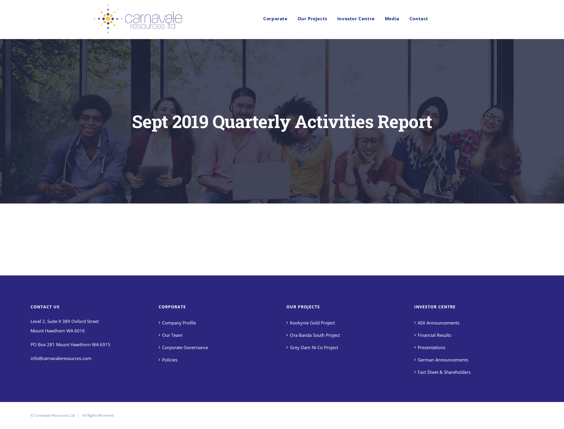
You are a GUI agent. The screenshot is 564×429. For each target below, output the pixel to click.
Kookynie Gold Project (312, 323)
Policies (169, 360)
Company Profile (179, 323)
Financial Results (434, 335)
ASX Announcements (438, 323)
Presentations (431, 347)
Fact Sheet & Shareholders (444, 372)
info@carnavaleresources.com (61, 358)
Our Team (172, 335)
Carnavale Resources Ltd (54, 415)
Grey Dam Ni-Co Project (314, 347)
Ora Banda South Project (315, 335)
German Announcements (443, 360)
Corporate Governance (185, 347)
